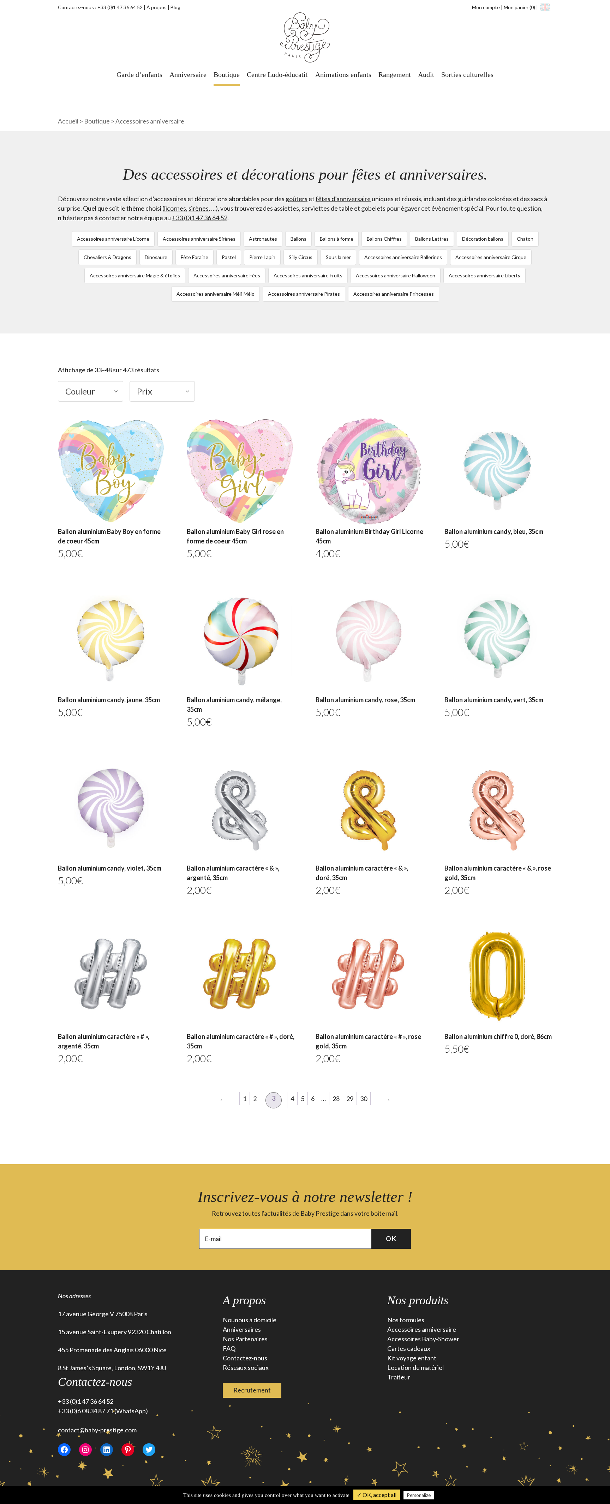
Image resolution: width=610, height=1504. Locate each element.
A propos (244, 1300)
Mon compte (486, 7)
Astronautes (263, 239)
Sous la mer (338, 257)
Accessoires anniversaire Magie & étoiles (135, 275)
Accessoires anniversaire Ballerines (403, 257)
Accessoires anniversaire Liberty (484, 275)
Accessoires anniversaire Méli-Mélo (216, 294)
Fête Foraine (194, 257)
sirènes (199, 208)
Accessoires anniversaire (421, 1329)
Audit (426, 74)
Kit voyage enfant (411, 1358)
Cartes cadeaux (408, 1348)
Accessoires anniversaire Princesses (393, 294)
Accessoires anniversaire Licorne (113, 239)
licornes (175, 208)
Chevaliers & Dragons (107, 257)
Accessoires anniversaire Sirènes (199, 239)
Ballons (298, 239)
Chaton (525, 239)
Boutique (227, 74)
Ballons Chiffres (384, 239)
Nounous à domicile (249, 1320)
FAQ (229, 1348)
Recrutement (252, 1390)
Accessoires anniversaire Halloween (395, 275)
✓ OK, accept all (376, 1494)
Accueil (68, 121)
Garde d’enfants (139, 74)
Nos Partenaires (245, 1339)
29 (349, 1098)
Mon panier (519, 7)
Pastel (229, 257)
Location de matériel (415, 1367)
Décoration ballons (482, 239)
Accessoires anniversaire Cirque (490, 257)
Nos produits (417, 1300)
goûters (296, 199)
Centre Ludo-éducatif (277, 74)
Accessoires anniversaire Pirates (304, 294)
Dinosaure (156, 257)
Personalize (419, 1495)
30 (363, 1098)
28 (336, 1098)
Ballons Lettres (432, 239)
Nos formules (405, 1320)
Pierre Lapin (262, 257)
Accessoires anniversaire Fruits (308, 275)
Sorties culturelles (467, 74)
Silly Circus (300, 257)
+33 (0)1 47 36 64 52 (120, 7)
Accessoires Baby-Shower (423, 1339)
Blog (175, 7)
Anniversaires (242, 1329)
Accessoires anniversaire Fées (226, 275)
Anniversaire (188, 74)
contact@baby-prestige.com (97, 1430)
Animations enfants (343, 74)
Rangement (394, 74)
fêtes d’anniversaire (343, 199)
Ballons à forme (336, 239)
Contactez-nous (245, 1358)
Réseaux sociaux (246, 1367)
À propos (156, 7)
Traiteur (398, 1377)
